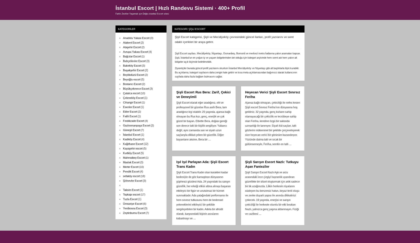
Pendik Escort (131, 171)
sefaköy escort (131, 176)
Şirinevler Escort (132, 180)
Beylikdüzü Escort (133, 74)
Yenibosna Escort (133, 208)
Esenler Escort (131, 107)
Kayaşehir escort (133, 148)
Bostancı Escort (132, 84)
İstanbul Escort (131, 134)
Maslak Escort (131, 162)
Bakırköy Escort (132, 65)
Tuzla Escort (130, 199)
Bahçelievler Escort (134, 61)
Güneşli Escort (131, 130)
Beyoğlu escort (131, 79)
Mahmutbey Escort (134, 157)
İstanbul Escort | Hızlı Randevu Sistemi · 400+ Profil (180, 8)
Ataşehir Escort (132, 47)
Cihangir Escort (132, 102)
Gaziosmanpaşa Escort (136, 125)
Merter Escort (130, 167)
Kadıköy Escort (132, 139)
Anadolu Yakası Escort (136, 38)
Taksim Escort (131, 190)
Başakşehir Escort (133, 70)
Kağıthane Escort (133, 144)
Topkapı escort (131, 194)
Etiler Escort (130, 111)
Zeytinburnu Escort (134, 213)
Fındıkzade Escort (133, 121)
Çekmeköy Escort (133, 98)
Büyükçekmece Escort (136, 88)
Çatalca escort (131, 93)
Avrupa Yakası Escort (135, 51)
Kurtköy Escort (131, 153)
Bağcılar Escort (132, 56)
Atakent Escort (131, 42)
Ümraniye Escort (132, 203)
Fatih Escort (130, 116)
